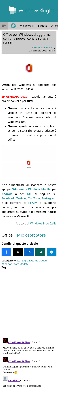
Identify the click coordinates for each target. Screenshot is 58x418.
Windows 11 (27, 25)
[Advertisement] (29, 301)
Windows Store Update (15, 264)
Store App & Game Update (32, 260)
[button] (4, 26)
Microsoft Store (31, 235)
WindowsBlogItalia (44, 47)
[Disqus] (29, 376)
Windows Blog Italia (43, 223)
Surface (42, 25)
